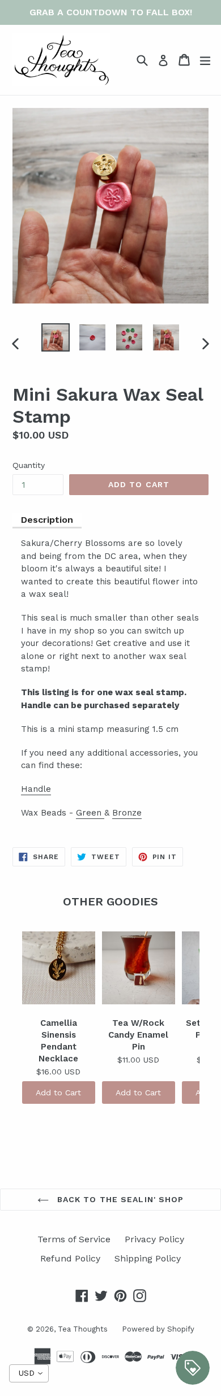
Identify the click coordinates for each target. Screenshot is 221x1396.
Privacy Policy (154, 1239)
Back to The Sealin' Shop (119, 1199)
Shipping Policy (147, 1258)
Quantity (28, 465)
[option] (55, 337)
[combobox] (29, 1373)
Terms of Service (73, 1239)
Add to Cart (58, 1092)
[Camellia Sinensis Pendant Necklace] (58, 967)
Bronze (127, 813)
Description (47, 519)
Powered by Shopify (158, 1329)
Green (90, 813)
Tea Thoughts (83, 1329)
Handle (36, 789)
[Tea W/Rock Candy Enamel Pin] (138, 967)
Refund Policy (70, 1258)
